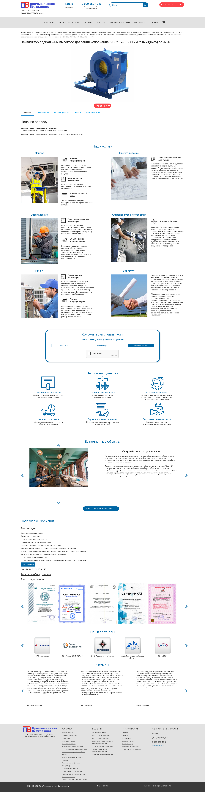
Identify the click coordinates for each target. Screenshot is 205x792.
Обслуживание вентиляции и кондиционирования (102, 742)
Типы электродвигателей (30, 536)
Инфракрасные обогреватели (72, 746)
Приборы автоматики (69, 735)
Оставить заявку (140, 346)
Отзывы (125, 735)
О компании (48, 22)
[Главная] (22, 32)
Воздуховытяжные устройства (72, 757)
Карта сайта (102, 786)
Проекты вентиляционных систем (34, 557)
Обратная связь (128, 741)
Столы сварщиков (68, 777)
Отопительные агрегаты (70, 768)
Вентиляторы (66, 738)
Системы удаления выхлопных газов (75, 779)
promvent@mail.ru (158, 745)
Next (58, 502)
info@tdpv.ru (69, 7)
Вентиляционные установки (72, 771)
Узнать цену (102, 106)
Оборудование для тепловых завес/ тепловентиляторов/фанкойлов (75, 750)
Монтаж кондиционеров (100, 735)
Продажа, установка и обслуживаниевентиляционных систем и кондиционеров (40, 729)
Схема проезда (127, 744)
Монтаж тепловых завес (100, 738)
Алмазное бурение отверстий (102, 754)
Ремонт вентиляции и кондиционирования (99, 750)
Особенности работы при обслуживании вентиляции (41, 545)
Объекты (153, 22)
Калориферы (66, 766)
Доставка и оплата (120, 22)
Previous (23, 475)
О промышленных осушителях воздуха (36, 542)
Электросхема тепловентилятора (34, 539)
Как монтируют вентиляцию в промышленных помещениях (43, 554)
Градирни (65, 760)
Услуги (88, 22)
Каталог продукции (69, 22)
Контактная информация (130, 746)
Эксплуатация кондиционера (32, 533)
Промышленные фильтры (71, 763)
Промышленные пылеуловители (73, 774)
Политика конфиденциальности (157, 786)
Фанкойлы (65, 755)
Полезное (101, 22)
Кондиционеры (67, 733)
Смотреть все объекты (101, 508)
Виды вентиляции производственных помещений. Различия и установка (48, 548)
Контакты (139, 22)
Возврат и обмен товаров (131, 749)
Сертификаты (127, 738)
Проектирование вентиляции (102, 746)
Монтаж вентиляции (99, 733)
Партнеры (125, 733)
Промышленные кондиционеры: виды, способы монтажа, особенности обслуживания (53, 560)
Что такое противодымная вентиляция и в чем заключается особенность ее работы (53, 551)
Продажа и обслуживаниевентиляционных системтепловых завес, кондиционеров (38, 5)
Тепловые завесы (68, 741)
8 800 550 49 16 (92, 3)
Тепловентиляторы (68, 744)
